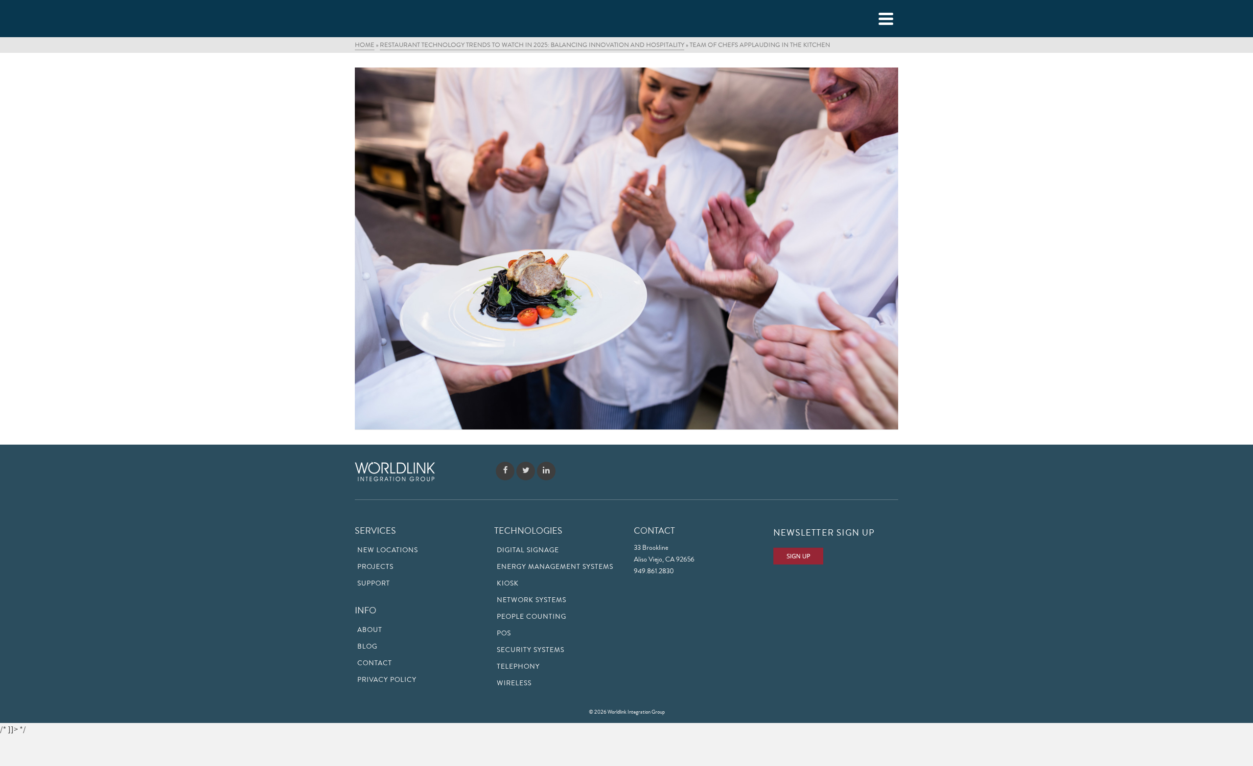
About (369, 630)
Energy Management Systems (555, 567)
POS (504, 633)
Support (373, 583)
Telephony (518, 667)
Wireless (514, 683)
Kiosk (508, 583)
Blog (367, 647)
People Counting (531, 617)
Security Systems (530, 650)
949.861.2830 (654, 571)
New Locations (387, 550)
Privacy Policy (387, 680)
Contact (374, 663)
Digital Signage (528, 550)
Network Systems (531, 600)
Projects (375, 567)
